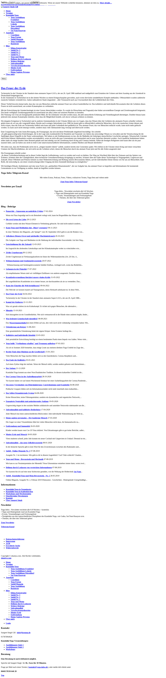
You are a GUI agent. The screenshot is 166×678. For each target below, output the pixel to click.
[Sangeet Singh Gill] (9, 7)
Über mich (10, 619)
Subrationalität (17, 608)
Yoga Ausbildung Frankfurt (22, 569)
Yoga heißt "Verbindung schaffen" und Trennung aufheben (30, 343)
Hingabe (9, 310)
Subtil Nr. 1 (15, 599)
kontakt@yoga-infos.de (38, 667)
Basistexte (15, 588)
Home (8, 562)
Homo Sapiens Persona (20, 617)
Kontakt (9, 498)
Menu (4, 79)
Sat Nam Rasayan (18, 575)
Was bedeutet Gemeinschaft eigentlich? (22, 319)
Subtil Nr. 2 (15, 597)
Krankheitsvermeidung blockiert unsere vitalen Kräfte (28, 277)
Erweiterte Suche (13, 546)
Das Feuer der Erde (13, 88)
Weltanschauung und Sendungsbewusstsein (24, 261)
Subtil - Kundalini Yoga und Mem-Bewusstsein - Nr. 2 (28, 476)
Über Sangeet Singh (14, 500)
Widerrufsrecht (12, 548)
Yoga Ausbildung (18, 586)
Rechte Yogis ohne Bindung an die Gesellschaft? (26, 352)
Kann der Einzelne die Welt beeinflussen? (23, 286)
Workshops (10, 649)
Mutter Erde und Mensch (16, 434)
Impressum (10, 541)
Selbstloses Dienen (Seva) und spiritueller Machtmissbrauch (30, 236)
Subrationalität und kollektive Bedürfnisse (23, 410)
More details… (106, 3)
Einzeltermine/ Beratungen (17, 496)
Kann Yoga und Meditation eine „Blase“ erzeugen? (27, 228)
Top (2, 675)
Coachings (15, 580)
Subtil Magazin (17, 584)
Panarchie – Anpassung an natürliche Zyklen (24, 211)
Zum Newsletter (74, 202)
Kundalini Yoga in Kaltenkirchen (19, 492)
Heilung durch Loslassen (21, 604)
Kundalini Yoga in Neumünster (18, 489)
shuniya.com (6, 558)
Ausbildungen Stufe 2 (15, 647)
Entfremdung (16, 615)
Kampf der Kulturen (14, 302)
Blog (8, 591)
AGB (8, 543)
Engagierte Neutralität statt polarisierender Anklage (27, 401)
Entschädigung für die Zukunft (19, 244)
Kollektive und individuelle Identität (20, 335)
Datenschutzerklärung (15, 539)
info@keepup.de (24, 633)
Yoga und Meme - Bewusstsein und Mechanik (24, 459)
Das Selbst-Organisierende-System (20, 393)
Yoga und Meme (17, 602)
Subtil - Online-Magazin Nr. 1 (18, 451)
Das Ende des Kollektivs (16, 360)
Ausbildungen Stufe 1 (15, 645)
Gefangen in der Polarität (16, 269)
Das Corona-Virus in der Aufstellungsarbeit (24, 377)
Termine (9, 564)
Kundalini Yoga (12, 567)
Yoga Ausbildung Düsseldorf (22, 573)
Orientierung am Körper (16, 327)
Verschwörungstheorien (20, 610)
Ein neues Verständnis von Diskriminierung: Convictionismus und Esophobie (38, 385)
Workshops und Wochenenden (18, 494)
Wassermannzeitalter (18, 323)
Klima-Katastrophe (18, 593)
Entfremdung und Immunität (18, 426)
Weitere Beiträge (17, 606)
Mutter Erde (16, 613)
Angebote (10, 577)
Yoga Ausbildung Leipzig (21, 571)
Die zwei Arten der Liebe (16, 219)
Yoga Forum (16, 582)
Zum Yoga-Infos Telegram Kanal (73, 182)
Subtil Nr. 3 (15, 595)
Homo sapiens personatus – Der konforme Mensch (26, 418)
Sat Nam (77, 472)
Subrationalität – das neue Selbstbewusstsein (24, 443)
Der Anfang (11, 368)
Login (8, 623)
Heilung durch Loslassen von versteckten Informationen (29, 467)
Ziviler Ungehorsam (14, 253)
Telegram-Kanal (7, 527)
